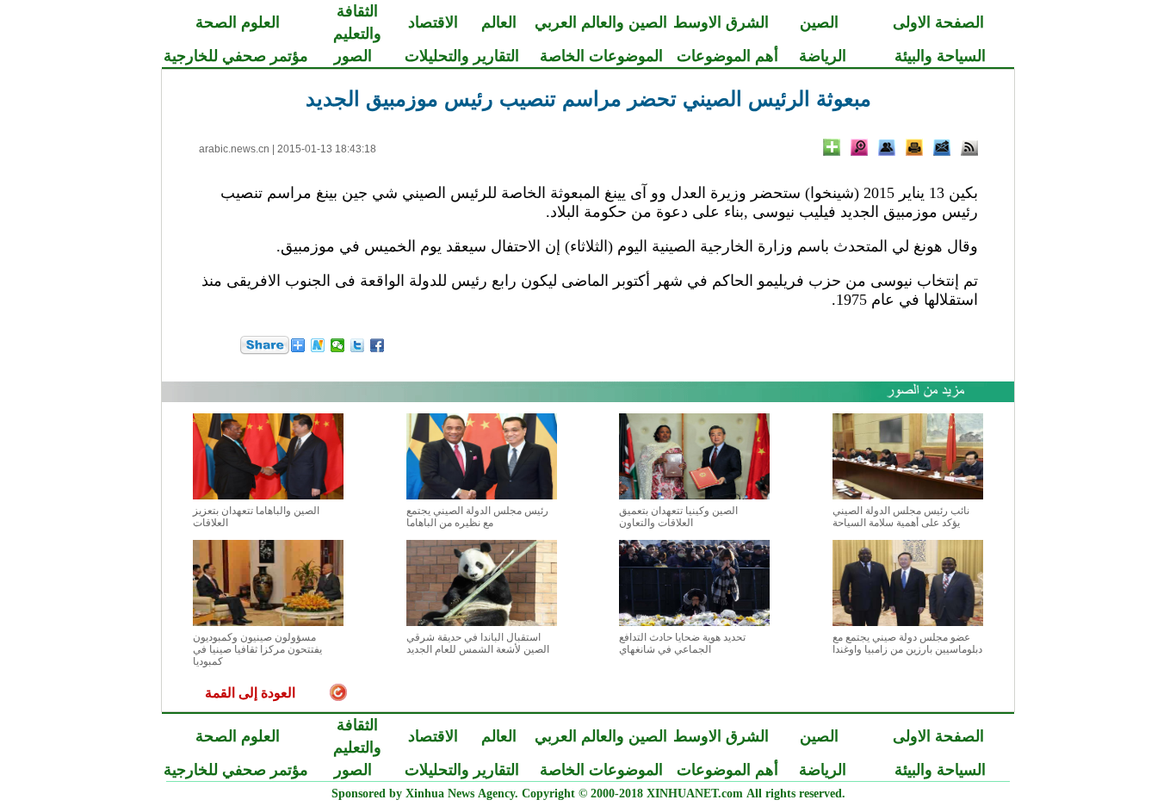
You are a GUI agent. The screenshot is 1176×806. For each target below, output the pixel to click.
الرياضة (822, 56)
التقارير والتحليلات (462, 56)
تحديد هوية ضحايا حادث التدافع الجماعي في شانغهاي (682, 643)
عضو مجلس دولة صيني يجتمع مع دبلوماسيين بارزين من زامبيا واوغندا (907, 643)
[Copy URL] (886, 147)
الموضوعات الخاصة (601, 56)
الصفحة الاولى (938, 22)
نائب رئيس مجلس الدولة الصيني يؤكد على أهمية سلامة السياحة (900, 517)
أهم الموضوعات (727, 56)
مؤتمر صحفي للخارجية (236, 56)
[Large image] (859, 147)
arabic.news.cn (234, 149)
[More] (831, 147)
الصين (819, 22)
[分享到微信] (338, 345)
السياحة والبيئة (940, 56)
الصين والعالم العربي (601, 22)
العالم (499, 22)
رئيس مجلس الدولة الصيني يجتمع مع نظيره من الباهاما (477, 517)
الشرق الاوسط (721, 22)
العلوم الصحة (237, 22)
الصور (353, 56)
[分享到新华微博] (318, 345)
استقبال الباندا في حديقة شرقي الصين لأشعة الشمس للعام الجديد (477, 643)
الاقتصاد (433, 22)
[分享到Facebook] (377, 345)
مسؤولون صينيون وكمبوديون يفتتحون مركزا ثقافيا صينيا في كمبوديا (257, 649)
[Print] (914, 147)
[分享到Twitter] (357, 345)
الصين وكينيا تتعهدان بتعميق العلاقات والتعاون (678, 517)
